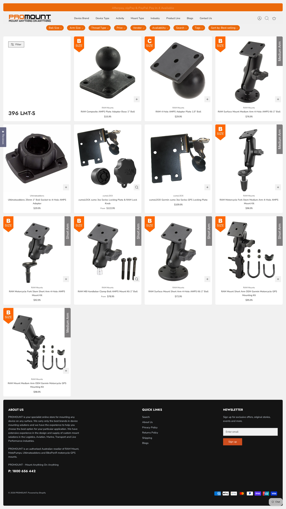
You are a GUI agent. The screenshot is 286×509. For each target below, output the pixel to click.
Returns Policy (150, 432)
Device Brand (81, 18)
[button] (55, 28)
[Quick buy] (137, 187)
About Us (147, 422)
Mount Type (137, 18)
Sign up (232, 441)
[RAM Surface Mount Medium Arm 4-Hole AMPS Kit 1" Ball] (249, 70)
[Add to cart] (137, 99)
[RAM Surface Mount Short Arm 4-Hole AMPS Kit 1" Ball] (178, 250)
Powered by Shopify (37, 492)
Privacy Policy (150, 427)
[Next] (196, 7)
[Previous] (89, 7)
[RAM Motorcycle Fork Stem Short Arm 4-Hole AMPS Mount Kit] (37, 250)
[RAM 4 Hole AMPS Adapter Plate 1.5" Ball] (178, 70)
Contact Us (206, 18)
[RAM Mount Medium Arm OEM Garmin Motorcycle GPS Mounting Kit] (37, 341)
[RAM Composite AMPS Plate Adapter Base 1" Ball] (107, 70)
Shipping (147, 438)
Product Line (173, 18)
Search (146, 417)
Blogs (190, 18)
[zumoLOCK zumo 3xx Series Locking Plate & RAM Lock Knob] (107, 158)
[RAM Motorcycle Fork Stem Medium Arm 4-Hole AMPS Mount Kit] (249, 158)
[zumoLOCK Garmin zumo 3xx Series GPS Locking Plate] (178, 158)
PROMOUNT (21, 492)
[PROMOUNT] (29, 18)
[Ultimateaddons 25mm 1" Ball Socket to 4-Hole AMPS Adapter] (37, 158)
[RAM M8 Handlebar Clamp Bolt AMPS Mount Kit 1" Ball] (107, 250)
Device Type (102, 18)
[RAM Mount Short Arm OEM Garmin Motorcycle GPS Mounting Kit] (249, 250)
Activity (120, 18)
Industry (155, 18)
